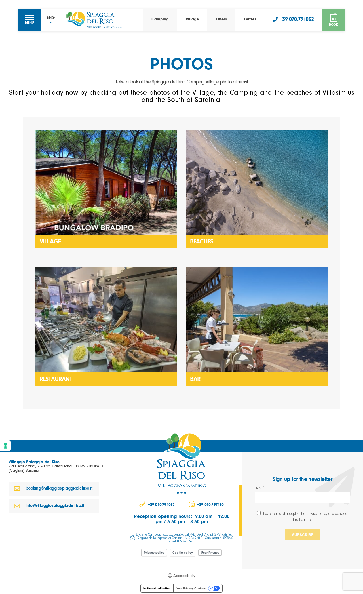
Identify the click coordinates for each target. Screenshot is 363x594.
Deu (51, 48)
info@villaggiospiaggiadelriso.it (55, 506)
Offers (221, 20)
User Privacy (210, 552)
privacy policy (317, 514)
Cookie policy (182, 552)
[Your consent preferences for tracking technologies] (5, 445)
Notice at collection (156, 588)
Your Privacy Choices (191, 588)
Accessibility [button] (184, 576)
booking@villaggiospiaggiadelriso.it (59, 488)
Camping (160, 20)
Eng (50, 35)
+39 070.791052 (297, 20)
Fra (51, 42)
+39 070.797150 (210, 505)
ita (50, 29)
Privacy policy (154, 552)
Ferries (250, 20)
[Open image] (106, 182)
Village (192, 20)
